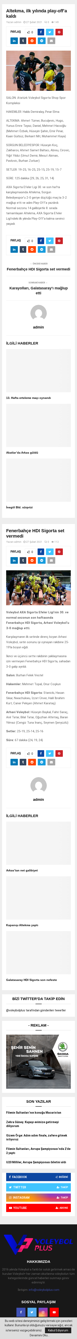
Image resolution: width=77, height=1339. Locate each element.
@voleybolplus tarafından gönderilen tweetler (36, 1010)
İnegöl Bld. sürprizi (19, 507)
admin (17, 22)
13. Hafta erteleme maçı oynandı (28, 397)
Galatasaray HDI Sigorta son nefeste (31, 980)
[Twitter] (32, 1312)
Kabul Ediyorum (58, 1330)
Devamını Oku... (39, 1335)
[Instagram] (43, 1312)
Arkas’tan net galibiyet (22, 870)
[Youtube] (54, 1312)
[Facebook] (20, 1312)
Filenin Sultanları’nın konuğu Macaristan (33, 1112)
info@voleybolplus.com (44, 1289)
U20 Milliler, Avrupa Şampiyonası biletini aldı (36, 1162)
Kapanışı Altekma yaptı (22, 925)
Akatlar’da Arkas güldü (22, 452)
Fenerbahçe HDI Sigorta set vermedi (38, 269)
